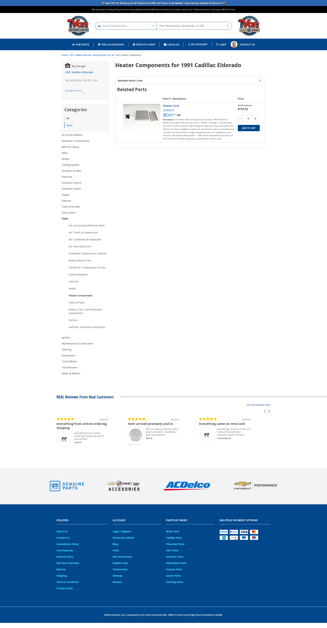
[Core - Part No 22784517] (142, 117)
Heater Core (171, 106)
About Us (62, 531)
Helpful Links (120, 563)
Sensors (73, 320)
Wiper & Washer (71, 373)
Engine (66, 194)
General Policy (64, 556)
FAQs (116, 550)
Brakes (66, 158)
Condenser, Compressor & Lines (87, 267)
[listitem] (82, 432)
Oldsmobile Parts (176, 563)
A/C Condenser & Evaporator (85, 239)
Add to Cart (249, 128)
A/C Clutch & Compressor (83, 232)
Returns (61, 569)
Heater (72, 288)
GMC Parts (172, 550)
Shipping (61, 575)
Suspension (68, 355)
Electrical (67, 176)
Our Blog (173, 44)
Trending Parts (174, 582)
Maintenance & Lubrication (77, 343)
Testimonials (120, 569)
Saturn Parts (173, 575)
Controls (73, 281)
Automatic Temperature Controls (87, 253)
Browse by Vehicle (123, 537)
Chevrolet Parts (175, 544)
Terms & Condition (67, 582)
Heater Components (81, 295)
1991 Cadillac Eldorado (80, 55)
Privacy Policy (64, 588)
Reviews (117, 582)
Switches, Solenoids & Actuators (87, 327)
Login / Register (122, 531)
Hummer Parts (175, 556)
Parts (69, 125)
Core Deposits (64, 550)
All (67, 118)
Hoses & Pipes (77, 302)
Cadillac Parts (174, 537)
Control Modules (78, 274)
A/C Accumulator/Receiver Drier (87, 225)
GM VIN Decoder (122, 556)
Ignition (66, 337)
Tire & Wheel (69, 361)
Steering (66, 349)
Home (64, 55)
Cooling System (70, 164)
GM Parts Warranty (67, 563)
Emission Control (71, 182)
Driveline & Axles (71, 170)
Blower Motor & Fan (80, 260)
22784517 (168, 110)
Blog (115, 544)
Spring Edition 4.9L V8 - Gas (106, 55)
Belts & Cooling (70, 146)
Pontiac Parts (174, 569)
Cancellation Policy (67, 544)
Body (64, 152)
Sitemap (117, 575)
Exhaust (66, 200)
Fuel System (69, 212)
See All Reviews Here (259, 404)
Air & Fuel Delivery (72, 134)
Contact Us (247, 44)
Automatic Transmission (76, 140)
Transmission (69, 367)
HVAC (65, 218)
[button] (265, 411)
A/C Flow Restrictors (80, 246)
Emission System (71, 188)
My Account (199, 44)
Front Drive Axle (71, 206)
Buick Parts (172, 531)
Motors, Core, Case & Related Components (85, 311)
